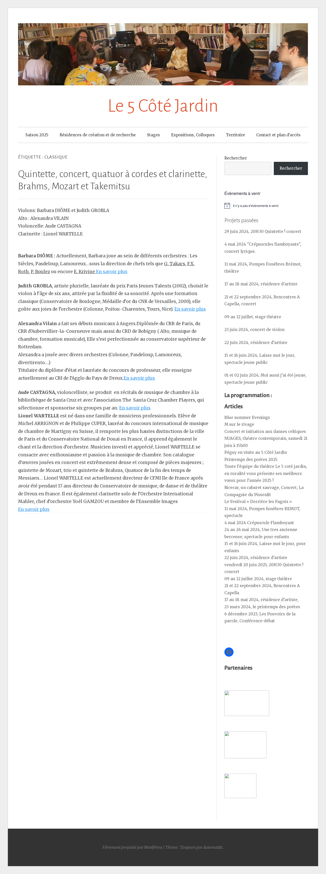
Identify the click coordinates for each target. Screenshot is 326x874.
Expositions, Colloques (193, 135)
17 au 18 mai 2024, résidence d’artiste (260, 284)
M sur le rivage (239, 424)
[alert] (266, 206)
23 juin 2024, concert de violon (254, 329)
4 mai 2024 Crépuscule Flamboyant (259, 522)
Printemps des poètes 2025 (250, 459)
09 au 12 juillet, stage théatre (252, 316)
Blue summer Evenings (247, 417)
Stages (153, 135)
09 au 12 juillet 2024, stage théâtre (258, 578)
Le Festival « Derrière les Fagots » (258, 501)
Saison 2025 (36, 135)
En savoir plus (111, 271)
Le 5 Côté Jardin (163, 105)
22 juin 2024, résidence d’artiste (255, 342)
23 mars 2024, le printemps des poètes (262, 606)
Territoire (235, 135)
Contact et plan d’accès (278, 135)
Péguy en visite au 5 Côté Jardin (255, 452)
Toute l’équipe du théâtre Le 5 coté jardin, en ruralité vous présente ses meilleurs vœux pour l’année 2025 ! (265, 473)
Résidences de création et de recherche (98, 135)
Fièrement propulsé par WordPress (132, 847)
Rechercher (235, 158)
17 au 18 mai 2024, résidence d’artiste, (261, 599)
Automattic (213, 847)
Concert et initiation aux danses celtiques (265, 431)
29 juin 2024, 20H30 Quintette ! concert (262, 231)
